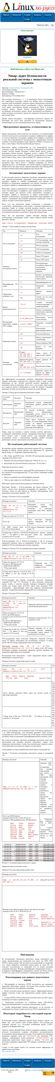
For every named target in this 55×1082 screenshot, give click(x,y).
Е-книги (27, 15)
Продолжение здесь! (8, 1051)
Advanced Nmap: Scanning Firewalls (21, 88)
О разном (48, 15)
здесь (19, 1024)
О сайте (27, 19)
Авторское (37, 15)
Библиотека (17, 15)
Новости (6, 15)
